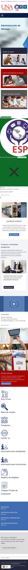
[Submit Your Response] (0, 197)
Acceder (14, 59)
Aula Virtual (6, 399)
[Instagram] (25, 7)
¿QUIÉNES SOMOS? (14, 221)
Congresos (5, 425)
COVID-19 (5, 438)
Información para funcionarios (13, 464)
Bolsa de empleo (8, 412)
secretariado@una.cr (22, 1)
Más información (14, 234)
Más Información (5, 325)
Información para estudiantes (13, 451)
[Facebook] (21, 7)
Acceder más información (9, 547)
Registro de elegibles (10, 477)
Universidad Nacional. (15, 563)
